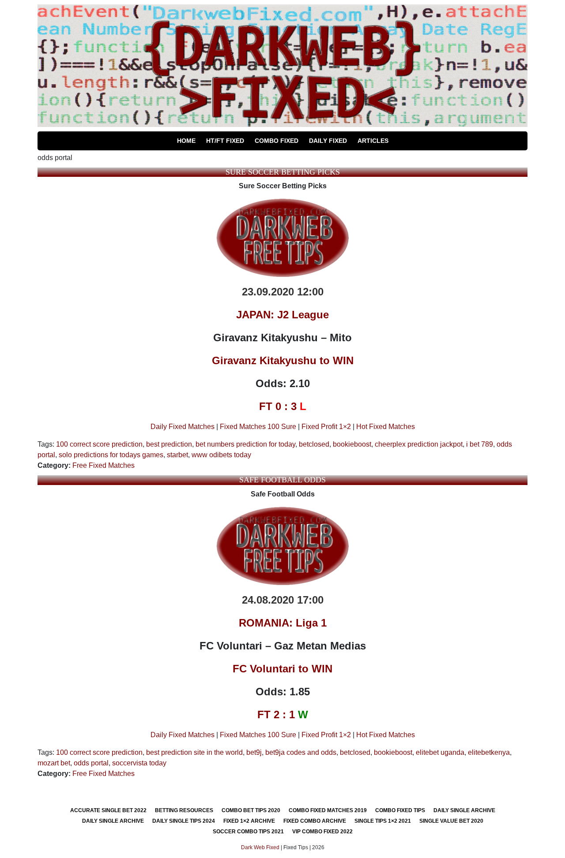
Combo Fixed (276, 140)
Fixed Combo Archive (314, 821)
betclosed (314, 444)
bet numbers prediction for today (245, 444)
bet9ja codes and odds (300, 752)
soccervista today (139, 763)
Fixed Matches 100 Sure (258, 426)
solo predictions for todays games (111, 455)
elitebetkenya (489, 752)
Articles (373, 140)
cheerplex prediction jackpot (419, 444)
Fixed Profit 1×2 (326, 426)
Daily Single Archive (464, 810)
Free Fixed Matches (103, 465)
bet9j (254, 752)
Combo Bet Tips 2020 (251, 810)
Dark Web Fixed (260, 847)
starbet (177, 455)
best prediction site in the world (194, 752)
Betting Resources (184, 810)
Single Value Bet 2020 (451, 821)
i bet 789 (479, 444)
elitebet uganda (440, 752)
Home (186, 140)
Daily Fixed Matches (183, 426)
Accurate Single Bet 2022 (108, 810)
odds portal (91, 763)
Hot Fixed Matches (385, 426)
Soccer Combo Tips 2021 (248, 831)
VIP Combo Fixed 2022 (322, 831)
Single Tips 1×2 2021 (382, 821)
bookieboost (352, 444)
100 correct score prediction (99, 444)
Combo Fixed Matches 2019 (328, 810)
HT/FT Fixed (225, 140)
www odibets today (221, 455)
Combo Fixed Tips (400, 810)
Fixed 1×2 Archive (249, 821)
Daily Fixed (328, 140)
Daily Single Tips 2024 (183, 821)
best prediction (169, 444)
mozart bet (54, 763)
